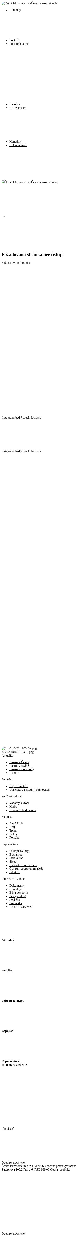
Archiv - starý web (20, 906)
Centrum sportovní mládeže (26, 868)
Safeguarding (17, 896)
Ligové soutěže (18, 786)
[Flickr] (31, 414)
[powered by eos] (31, 1199)
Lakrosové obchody (21, 769)
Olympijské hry (19, 851)
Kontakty (15, 141)
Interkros (14, 872)
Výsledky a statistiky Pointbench (29, 789)
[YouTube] (31, 383)
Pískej (13, 834)
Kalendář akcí (18, 145)
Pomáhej (14, 837)
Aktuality (15, 10)
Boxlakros (15, 854)
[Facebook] (31, 353)
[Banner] (19, 748)
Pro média (15, 903)
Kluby (13, 806)
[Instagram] (31, 323)
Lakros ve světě (19, 765)
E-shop (13, 772)
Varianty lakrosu (19, 803)
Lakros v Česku (19, 762)
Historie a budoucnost (22, 810)
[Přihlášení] (42, 165)
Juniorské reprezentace (23, 865)
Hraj (12, 827)
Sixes (12, 861)
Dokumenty (16, 885)
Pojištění (14, 899)
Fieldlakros (16, 858)
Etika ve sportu (18, 892)
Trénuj (13, 830)
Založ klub (16, 823)
